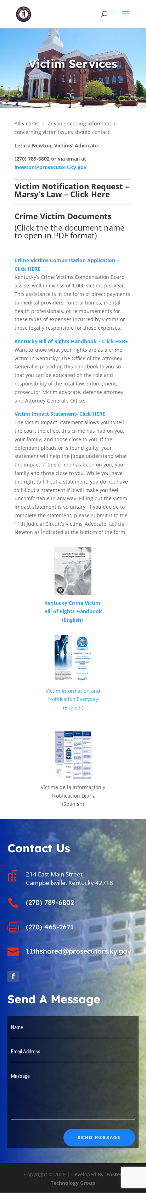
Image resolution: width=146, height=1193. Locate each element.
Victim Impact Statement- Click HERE (60, 413)
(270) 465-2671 (50, 927)
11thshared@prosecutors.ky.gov (78, 951)
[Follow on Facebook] (13, 976)
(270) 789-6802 (50, 902)
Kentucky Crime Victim (73, 602)
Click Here (90, 194)
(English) (73, 619)
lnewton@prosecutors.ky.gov (50, 167)
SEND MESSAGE (99, 1137)
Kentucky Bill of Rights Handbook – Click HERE (71, 341)
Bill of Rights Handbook (73, 611)
